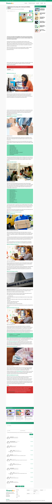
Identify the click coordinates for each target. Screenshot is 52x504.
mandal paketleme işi (19, 371)
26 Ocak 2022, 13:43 (15, 481)
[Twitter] (37, 0)
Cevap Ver (32, 441)
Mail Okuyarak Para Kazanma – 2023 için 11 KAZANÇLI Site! (42, 26)
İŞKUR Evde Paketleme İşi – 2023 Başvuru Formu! (19, 416)
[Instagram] (38, 0)
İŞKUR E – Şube (15, 334)
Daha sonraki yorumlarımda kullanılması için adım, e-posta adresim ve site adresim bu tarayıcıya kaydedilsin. (20, 432)
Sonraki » (22, 486)
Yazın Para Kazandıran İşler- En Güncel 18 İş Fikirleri (42, 14)
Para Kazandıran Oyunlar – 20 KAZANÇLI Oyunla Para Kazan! (42, 22)
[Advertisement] (12, 24)
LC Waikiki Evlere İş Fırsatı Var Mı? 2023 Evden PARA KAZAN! (42, 9)
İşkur (7, 420)
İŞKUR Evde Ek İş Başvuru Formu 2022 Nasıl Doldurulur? (11, 416)
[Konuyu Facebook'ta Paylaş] (29, 11)
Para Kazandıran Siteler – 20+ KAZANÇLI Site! (42, 30)
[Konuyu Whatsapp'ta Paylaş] (32, 11)
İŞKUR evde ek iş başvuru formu (13, 341)
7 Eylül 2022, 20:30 (17, 441)
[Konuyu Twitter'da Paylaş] (31, 11)
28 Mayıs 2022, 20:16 (17, 472)
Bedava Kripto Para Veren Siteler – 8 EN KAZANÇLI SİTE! (42, 18)
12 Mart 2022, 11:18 (16, 468)
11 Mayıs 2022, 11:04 (14, 459)
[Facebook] (6, 496)
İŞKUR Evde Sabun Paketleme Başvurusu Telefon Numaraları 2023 (29, 417)
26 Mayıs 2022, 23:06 (17, 450)
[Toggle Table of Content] (12, 69)
